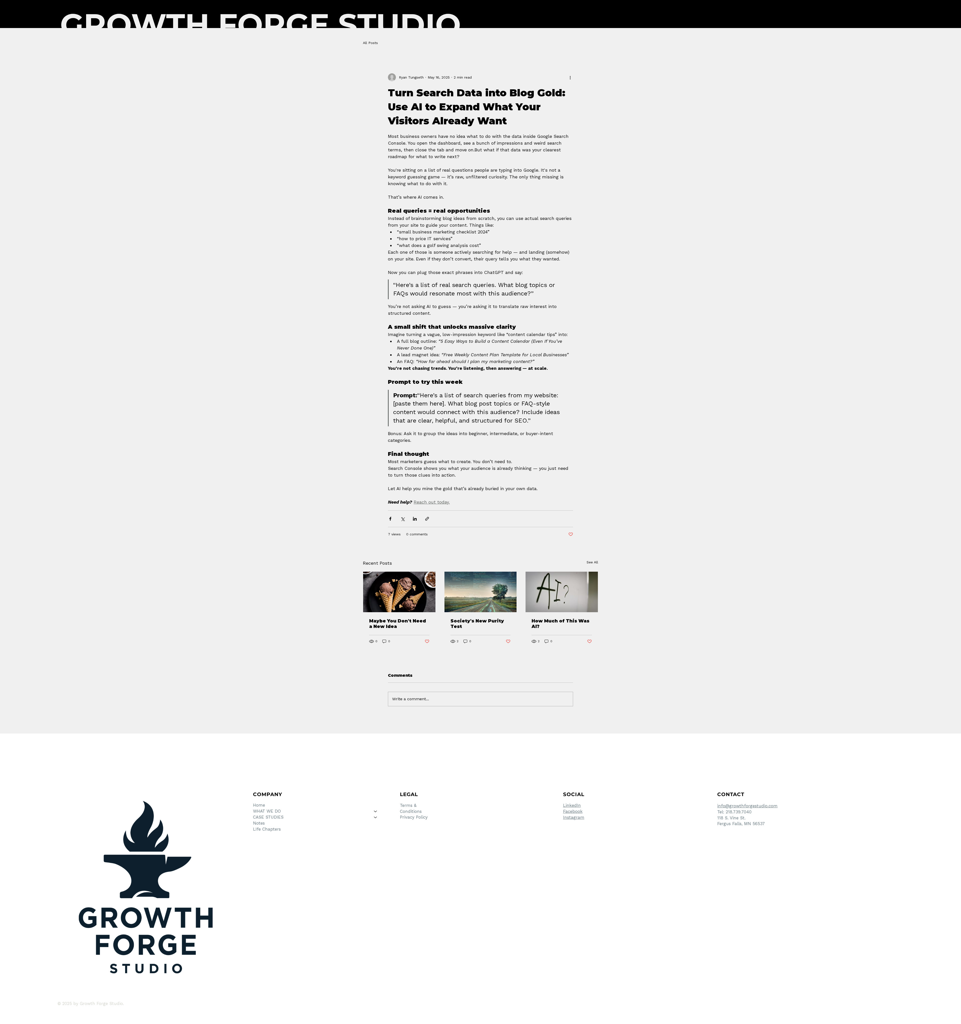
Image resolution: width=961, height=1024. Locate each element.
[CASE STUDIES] (375, 817)
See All (592, 562)
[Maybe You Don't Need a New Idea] (399, 592)
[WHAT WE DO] (375, 811)
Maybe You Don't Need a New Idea (397, 623)
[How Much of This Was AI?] (562, 592)
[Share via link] (427, 518)
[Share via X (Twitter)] (402, 518)
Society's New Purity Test (477, 623)
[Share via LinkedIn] (414, 518)
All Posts (370, 43)
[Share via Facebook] (390, 518)
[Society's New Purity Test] (480, 592)
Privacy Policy (414, 817)
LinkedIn (572, 805)
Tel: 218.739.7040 (734, 811)
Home (259, 805)
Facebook (573, 811)
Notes (259, 823)
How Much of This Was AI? (560, 623)
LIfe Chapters (267, 829)
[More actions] (570, 77)
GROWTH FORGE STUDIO (260, 24)
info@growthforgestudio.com (747, 805)
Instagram (573, 817)
